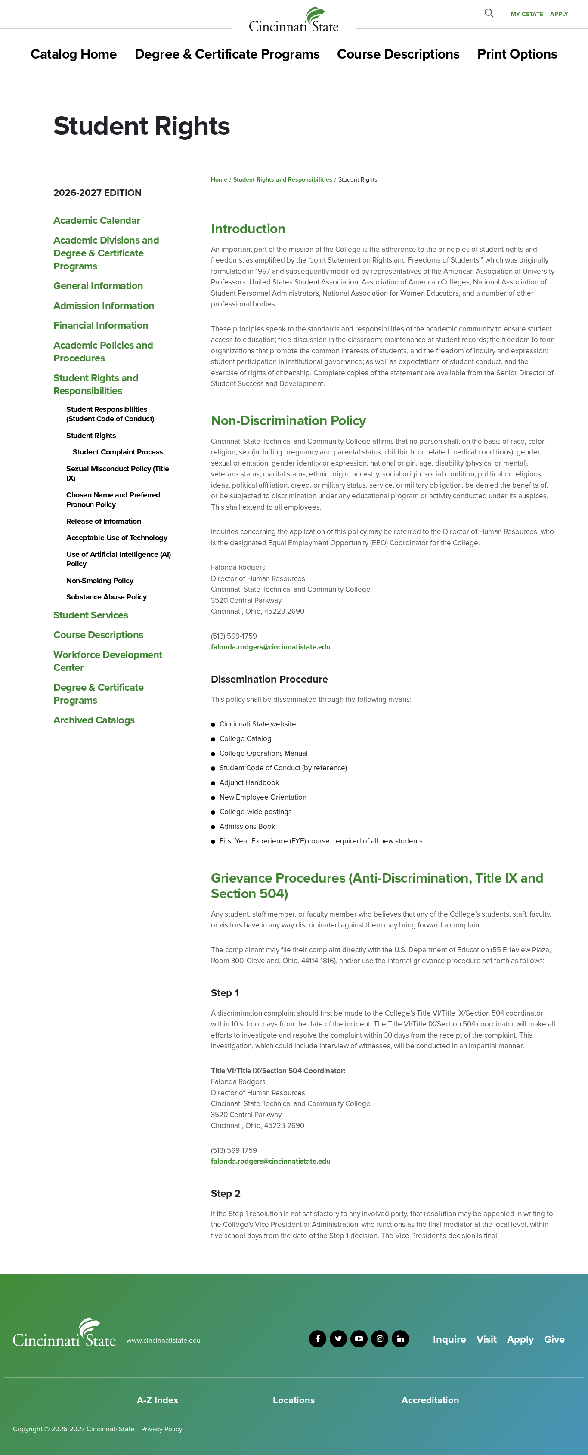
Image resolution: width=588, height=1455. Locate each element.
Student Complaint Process (118, 452)
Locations (294, 1400)
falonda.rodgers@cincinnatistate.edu (271, 647)
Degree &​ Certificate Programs (98, 694)
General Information (98, 286)
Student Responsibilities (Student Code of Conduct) (110, 414)
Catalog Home (74, 54)
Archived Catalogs (94, 720)
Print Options (517, 54)
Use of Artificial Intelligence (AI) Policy (118, 559)
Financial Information (101, 325)
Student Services (90, 615)
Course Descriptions (398, 54)
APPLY (559, 14)
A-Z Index (157, 1400)
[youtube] (359, 1338)
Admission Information (104, 306)
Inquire (449, 1339)
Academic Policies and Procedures (103, 352)
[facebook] (317, 1338)
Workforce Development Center (107, 661)
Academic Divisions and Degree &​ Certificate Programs (106, 253)
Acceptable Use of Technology (116, 537)
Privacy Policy (162, 1429)
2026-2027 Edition (97, 193)
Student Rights (91, 435)
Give (554, 1339)
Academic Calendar (96, 220)
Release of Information (103, 521)
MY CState (527, 14)
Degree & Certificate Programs (227, 54)
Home (219, 179)
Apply (520, 1339)
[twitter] (338, 1338)
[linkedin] (400, 1338)
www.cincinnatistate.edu (164, 1340)
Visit (487, 1339)
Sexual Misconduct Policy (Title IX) (117, 473)
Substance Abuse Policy (106, 597)
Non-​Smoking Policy (99, 580)
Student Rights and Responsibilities (95, 384)
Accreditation (430, 1400)
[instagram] (379, 1338)
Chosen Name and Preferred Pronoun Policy (113, 500)
